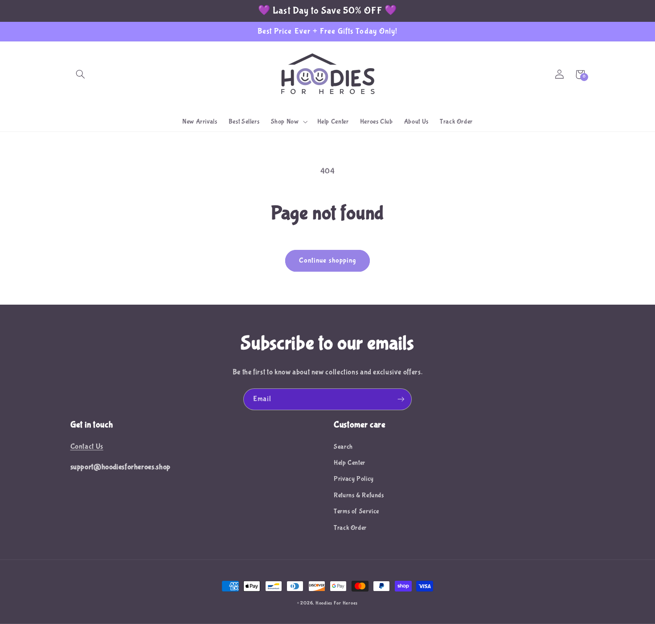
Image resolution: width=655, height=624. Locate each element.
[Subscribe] (401, 399)
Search (343, 447)
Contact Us (86, 446)
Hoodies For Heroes (336, 603)
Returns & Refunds (359, 495)
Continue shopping (327, 261)
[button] (80, 74)
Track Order (350, 528)
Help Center (349, 463)
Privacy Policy (354, 479)
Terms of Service (356, 511)
